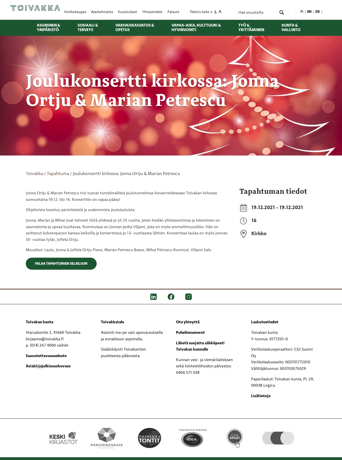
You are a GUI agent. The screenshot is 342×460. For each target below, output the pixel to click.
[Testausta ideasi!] (192, 438)
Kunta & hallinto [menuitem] (291, 28)
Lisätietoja (260, 396)
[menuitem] (301, 12)
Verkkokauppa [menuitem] (75, 12)
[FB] (171, 297)
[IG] (188, 297)
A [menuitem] (211, 12)
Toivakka (34, 174)
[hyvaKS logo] (278, 433)
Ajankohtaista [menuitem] (102, 12)
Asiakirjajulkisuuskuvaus (48, 366)
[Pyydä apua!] (235, 437)
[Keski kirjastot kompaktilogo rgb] (64, 433)
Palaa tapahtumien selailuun (61, 263)
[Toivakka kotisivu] (35, 8)
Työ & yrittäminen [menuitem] (251, 28)
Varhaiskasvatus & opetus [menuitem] (134, 28)
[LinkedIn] (153, 297)
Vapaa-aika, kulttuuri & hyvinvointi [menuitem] (196, 28)
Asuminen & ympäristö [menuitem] (48, 28)
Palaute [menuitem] (173, 12)
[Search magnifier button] (282, 13)
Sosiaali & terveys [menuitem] (88, 28)
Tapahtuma (58, 174)
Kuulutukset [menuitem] (127, 12)
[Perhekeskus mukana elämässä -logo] (106, 438)
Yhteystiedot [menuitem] (152, 12)
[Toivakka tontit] (149, 438)
